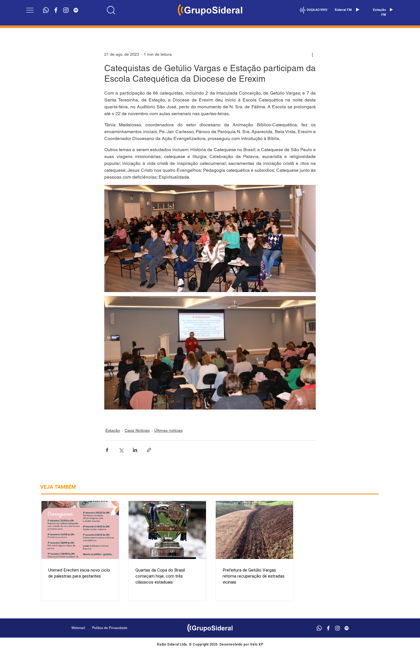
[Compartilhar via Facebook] (107, 450)
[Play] (357, 9)
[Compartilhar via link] (149, 450)
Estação (112, 430)
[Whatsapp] (45, 10)
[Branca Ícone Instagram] (65, 10)
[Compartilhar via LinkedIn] (135, 450)
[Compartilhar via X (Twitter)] (121, 450)
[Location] (111, 10)
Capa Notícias (137, 430)
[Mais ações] (312, 54)
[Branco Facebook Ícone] (55, 10)
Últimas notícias (168, 430)
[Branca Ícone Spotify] (75, 10)
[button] (29, 10)
